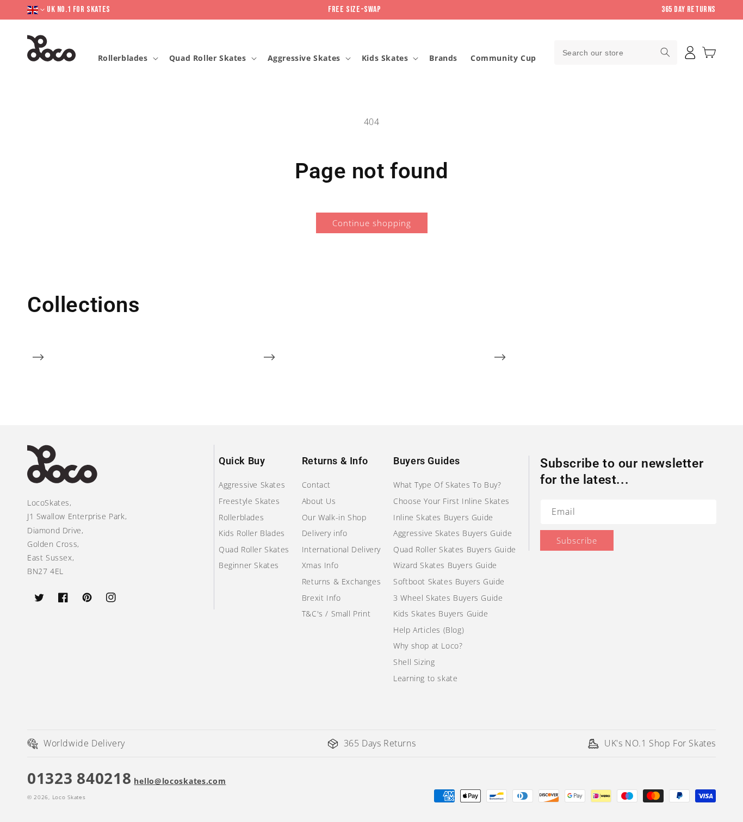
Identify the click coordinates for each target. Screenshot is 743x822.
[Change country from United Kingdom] (37, 10)
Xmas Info (320, 565)
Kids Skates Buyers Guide (440, 613)
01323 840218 (79, 778)
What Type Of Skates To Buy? (447, 484)
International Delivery (341, 549)
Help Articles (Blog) (428, 630)
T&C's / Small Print (336, 613)
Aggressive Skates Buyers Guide (452, 533)
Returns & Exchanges (341, 581)
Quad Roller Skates (207, 58)
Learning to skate (425, 678)
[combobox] (615, 52)
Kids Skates (385, 58)
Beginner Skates (249, 565)
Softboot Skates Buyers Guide (449, 581)
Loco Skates (69, 797)
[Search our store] (665, 52)
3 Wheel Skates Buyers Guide (448, 598)
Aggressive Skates (304, 58)
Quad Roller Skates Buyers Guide (454, 549)
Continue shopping (371, 222)
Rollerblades (123, 58)
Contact (316, 484)
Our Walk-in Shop (334, 517)
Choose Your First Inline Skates (451, 501)
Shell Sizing (414, 662)
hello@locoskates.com (180, 781)
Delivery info (325, 533)
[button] (709, 52)
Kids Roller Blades (252, 533)
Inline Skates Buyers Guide (443, 517)
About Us (319, 501)
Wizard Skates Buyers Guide (445, 565)
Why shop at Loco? (427, 645)
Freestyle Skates (249, 501)
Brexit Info (321, 598)
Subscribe (576, 540)
